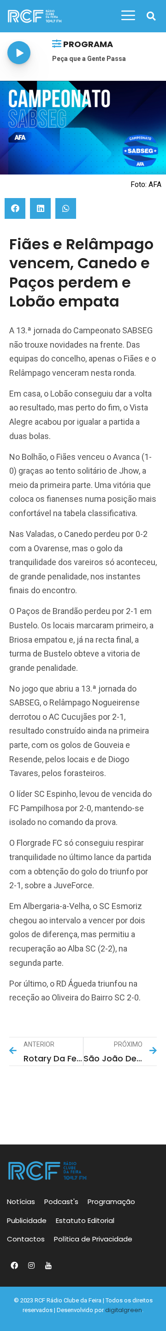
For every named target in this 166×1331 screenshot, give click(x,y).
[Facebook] (14, 1265)
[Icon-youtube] (48, 1265)
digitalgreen (123, 1310)
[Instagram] (31, 1265)
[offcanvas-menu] (128, 15)
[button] (151, 16)
